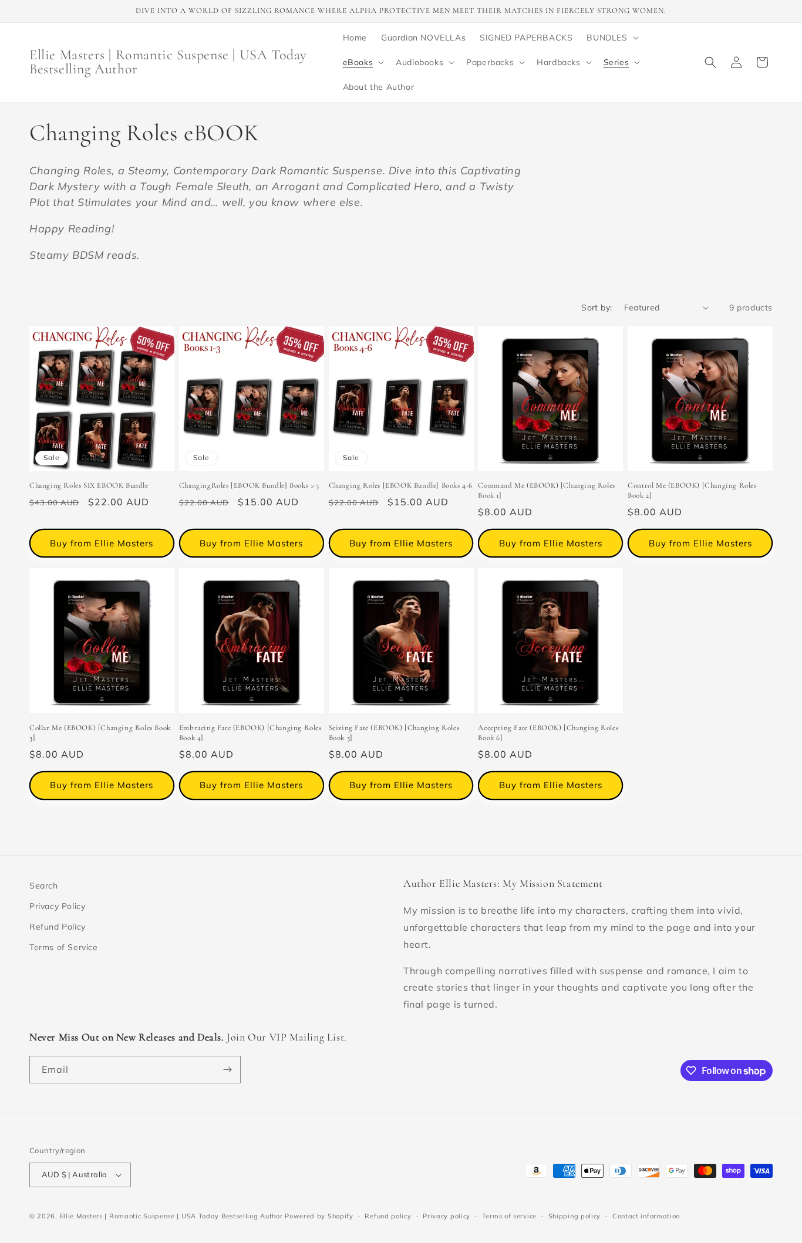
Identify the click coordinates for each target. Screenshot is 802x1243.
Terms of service (509, 1216)
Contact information (646, 1216)
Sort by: (596, 307)
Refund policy (388, 1216)
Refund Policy (57, 926)
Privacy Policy (57, 906)
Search (43, 885)
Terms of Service (63, 947)
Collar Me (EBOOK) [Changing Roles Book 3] (100, 732)
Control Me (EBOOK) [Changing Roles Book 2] (692, 490)
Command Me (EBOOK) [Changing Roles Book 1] (546, 490)
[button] (611, 37)
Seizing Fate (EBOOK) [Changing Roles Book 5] (394, 732)
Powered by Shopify (319, 1216)
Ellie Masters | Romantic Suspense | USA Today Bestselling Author (171, 1216)
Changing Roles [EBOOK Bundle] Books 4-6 (401, 485)
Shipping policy (574, 1216)
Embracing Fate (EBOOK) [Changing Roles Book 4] (250, 732)
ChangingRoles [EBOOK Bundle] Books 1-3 (249, 485)
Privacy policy (446, 1216)
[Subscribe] (227, 1069)
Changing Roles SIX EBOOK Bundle (89, 485)
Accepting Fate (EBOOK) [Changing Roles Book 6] (548, 732)
